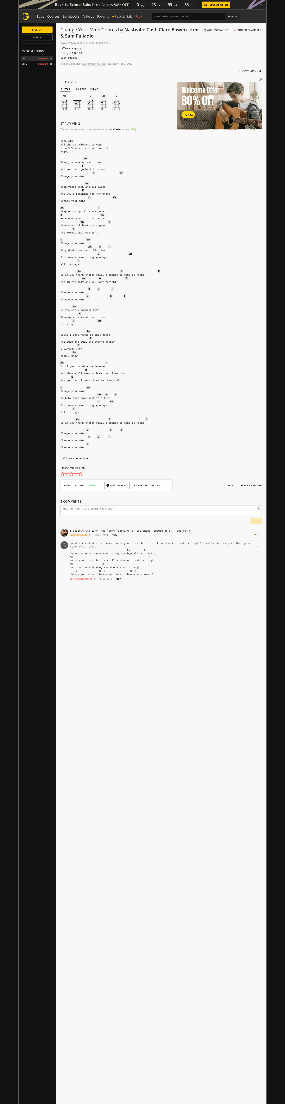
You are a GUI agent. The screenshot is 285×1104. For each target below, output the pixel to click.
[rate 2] (67, 474)
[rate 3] (71, 474)
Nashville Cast (140, 29)
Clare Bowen (173, 29)
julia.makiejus (77, 535)
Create (117, 129)
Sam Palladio (79, 35)
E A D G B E (76, 53)
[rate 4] (76, 474)
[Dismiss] (261, 5)
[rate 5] (80, 474)
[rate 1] (62, 474)
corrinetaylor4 (78, 578)
